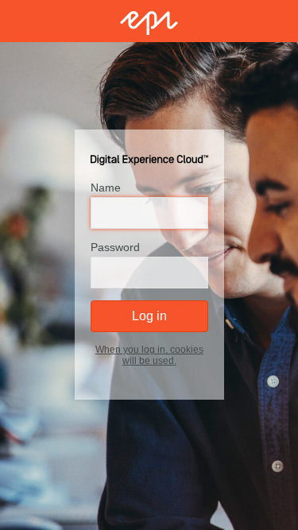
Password (115, 248)
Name (106, 188)
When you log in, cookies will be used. (149, 356)
